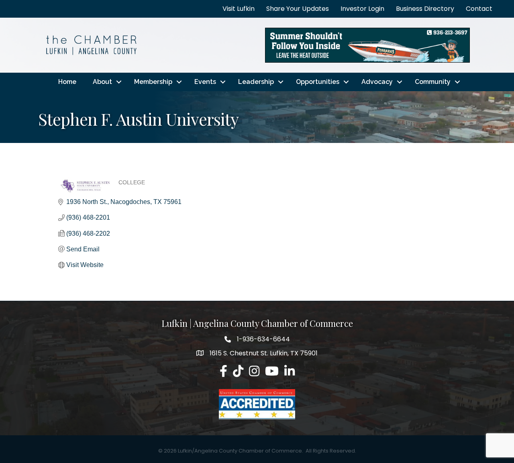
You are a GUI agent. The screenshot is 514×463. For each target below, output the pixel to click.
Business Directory (425, 8)
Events (205, 82)
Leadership (256, 82)
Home (67, 82)
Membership (153, 82)
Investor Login (362, 8)
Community (433, 82)
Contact (479, 8)
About (102, 82)
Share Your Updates (297, 8)
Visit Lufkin (238, 8)
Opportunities (317, 82)
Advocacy (377, 82)
